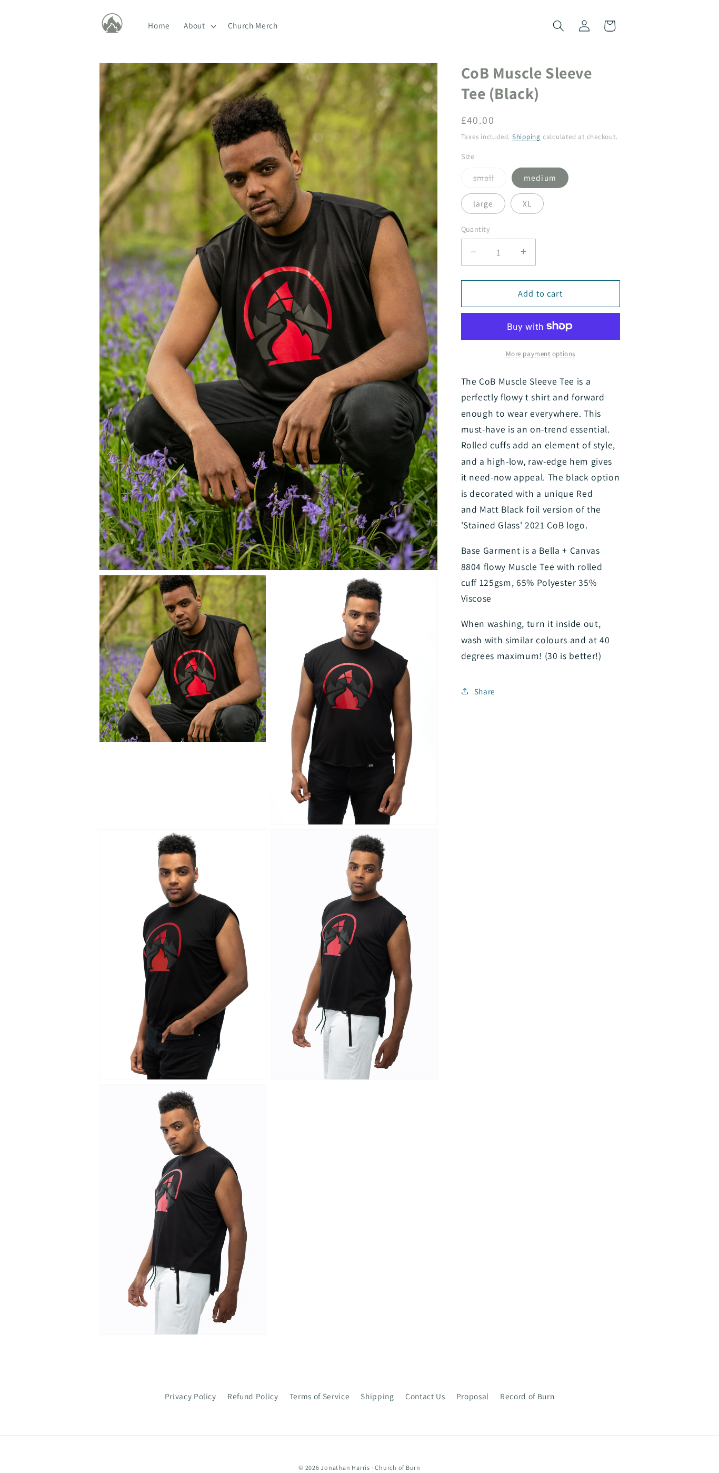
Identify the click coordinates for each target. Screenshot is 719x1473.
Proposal (472, 1396)
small (490, 179)
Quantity (476, 229)
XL (527, 203)
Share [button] (484, 690)
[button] (199, 26)
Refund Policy (252, 1396)
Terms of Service (319, 1396)
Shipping (526, 136)
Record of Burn (527, 1396)
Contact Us (425, 1396)
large (483, 203)
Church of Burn (398, 1467)
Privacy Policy (190, 1396)
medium (540, 177)
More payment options (540, 353)
